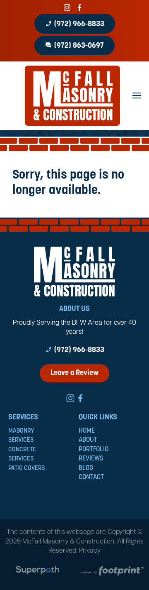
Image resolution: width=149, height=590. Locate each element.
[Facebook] (79, 7)
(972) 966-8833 (74, 24)
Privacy (90, 551)
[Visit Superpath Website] (37, 572)
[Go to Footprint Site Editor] (112, 572)
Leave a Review (74, 373)
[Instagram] (67, 7)
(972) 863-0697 (74, 46)
